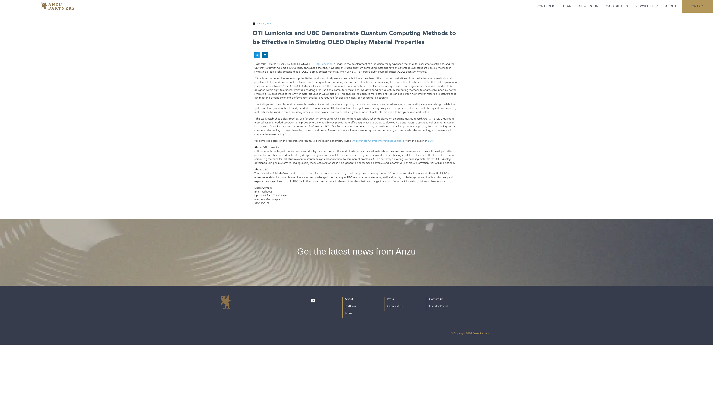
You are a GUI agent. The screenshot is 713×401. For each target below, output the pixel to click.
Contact (697, 6)
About (671, 6)
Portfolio (546, 6)
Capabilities (617, 6)
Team (567, 6)
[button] (257, 55)
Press (390, 299)
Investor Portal (438, 306)
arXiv (431, 141)
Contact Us (436, 299)
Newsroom (589, 6)
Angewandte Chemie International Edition (377, 141)
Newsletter (646, 6)
